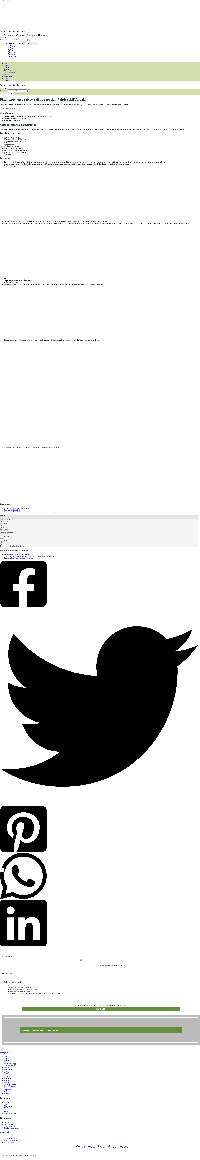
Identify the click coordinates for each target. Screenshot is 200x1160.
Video (6, 1112)
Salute (13, 54)
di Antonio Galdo (7, 957)
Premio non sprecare (10, 1014)
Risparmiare (8, 76)
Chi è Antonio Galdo (11, 1124)
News (6, 63)
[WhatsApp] (99, 876)
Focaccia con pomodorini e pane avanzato (18, 508)
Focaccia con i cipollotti (12, 510)
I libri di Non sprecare (11, 1128)
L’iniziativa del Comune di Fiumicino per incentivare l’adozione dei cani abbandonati (36, 993)
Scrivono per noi (9, 1126)
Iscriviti (101, 1009)
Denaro (13, 50)
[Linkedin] (99, 923)
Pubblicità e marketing (11, 1140)
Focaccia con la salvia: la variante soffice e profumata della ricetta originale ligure (30, 512)
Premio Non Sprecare (11, 1113)
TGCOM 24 (32, 31)
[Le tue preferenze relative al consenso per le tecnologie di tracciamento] (2, 870)
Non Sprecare (4, 1053)
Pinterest (29, 558)
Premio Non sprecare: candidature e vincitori (40, 1031)
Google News (19, 556)
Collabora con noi (10, 1139)
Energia (13, 52)
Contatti (6, 1137)
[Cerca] (29, 40)
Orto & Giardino (9, 73)
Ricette (6, 74)
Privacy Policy (9, 1142)
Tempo (13, 56)
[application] (19, 44)
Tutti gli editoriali (7, 973)
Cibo (12, 48)
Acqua (13, 46)
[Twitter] (99, 707)
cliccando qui (28, 554)
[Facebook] (99, 584)
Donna (6, 69)
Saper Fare (7, 80)
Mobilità (7, 1108)
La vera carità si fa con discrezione (19, 988)
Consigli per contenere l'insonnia (19, 991)
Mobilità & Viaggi (10, 71)
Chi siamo (7, 1122)
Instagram (22, 558)
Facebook (14, 558)
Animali (6, 67)
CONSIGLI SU (12, 44)
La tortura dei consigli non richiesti (104, 965)
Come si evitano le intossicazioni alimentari (22, 989)
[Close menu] (2, 1048)
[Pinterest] (99, 829)
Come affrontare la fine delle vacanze (20, 986)
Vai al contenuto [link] (5, 1)
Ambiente (7, 65)
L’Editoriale (8, 1102)
